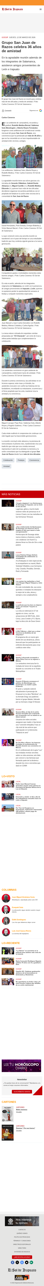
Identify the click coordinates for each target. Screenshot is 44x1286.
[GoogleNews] (22, 1262)
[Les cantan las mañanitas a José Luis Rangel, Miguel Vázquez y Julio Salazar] (8, 588)
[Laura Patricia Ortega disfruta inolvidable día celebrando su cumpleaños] (8, 563)
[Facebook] (12, 1262)
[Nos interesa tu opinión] (22, 1221)
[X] (17, 1262)
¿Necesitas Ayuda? (22, 1257)
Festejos (21, 460)
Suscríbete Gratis (22, 1092)
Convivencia (34, 460)
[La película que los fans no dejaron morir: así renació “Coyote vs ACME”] (8, 613)
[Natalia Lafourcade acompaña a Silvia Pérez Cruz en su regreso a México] (8, 664)
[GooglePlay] (31, 1262)
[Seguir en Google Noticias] (40, 110)
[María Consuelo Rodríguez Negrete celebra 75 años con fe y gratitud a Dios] (8, 961)
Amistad (6, 466)
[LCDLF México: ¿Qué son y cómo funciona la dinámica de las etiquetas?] (8, 639)
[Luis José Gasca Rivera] (6, 932)
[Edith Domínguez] (6, 920)
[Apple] (26, 1262)
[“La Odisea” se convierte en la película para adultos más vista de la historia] (8, 951)
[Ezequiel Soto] (6, 909)
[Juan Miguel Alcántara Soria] (6, 898)
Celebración (8, 460)
